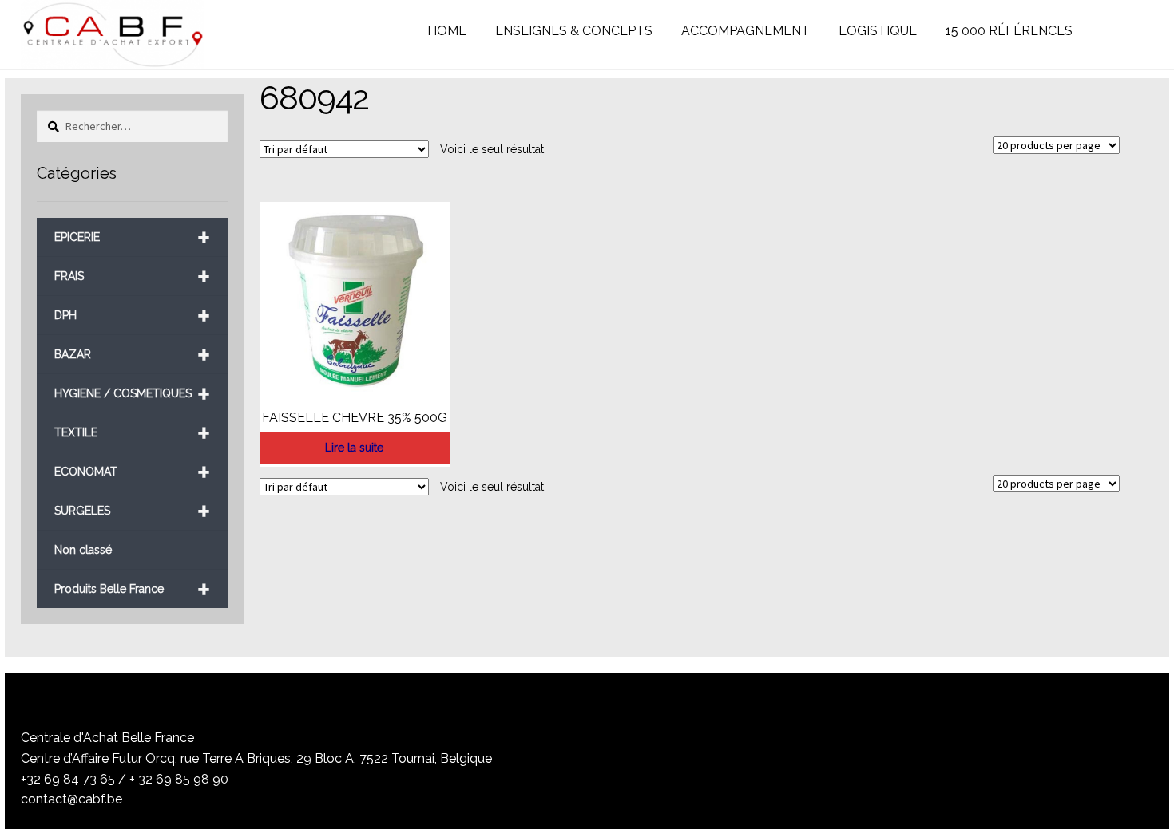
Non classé (83, 549)
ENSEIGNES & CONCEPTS (573, 30)
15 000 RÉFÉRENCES (1009, 30)
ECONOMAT (132, 472)
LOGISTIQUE (878, 30)
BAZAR (132, 354)
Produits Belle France (132, 589)
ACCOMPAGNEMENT (745, 30)
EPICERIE (132, 237)
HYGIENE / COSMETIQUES (132, 394)
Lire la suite (354, 447)
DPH (132, 315)
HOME (446, 30)
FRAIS (132, 276)
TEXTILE (132, 433)
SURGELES (132, 511)
